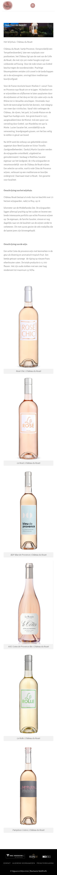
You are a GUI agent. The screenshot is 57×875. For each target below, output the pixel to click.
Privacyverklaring (45, 863)
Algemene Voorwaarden (23, 863)
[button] (32, 5)
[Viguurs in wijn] (15, 5)
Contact (7, 863)
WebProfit (42, 871)
